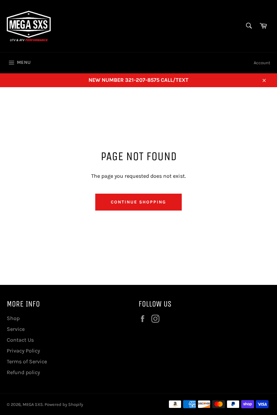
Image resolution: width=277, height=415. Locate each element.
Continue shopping (138, 201)
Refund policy (23, 372)
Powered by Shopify (64, 404)
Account (262, 62)
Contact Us (20, 340)
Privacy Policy (23, 350)
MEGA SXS (33, 404)
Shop (13, 318)
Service (16, 329)
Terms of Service (27, 361)
